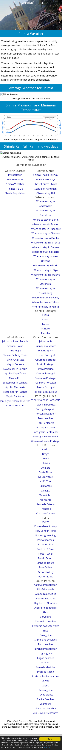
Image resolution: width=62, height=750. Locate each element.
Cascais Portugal (45, 373)
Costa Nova (45, 472)
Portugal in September (45, 432)
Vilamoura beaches (45, 708)
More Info (47, 747)
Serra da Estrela (45, 504)
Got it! (50, 739)
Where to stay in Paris (45, 265)
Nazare (45, 328)
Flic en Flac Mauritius (45, 391)
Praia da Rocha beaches (45, 676)
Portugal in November (45, 436)
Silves (45, 685)
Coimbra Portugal (46, 382)
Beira (46, 458)
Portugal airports (45, 409)
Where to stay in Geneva (45, 247)
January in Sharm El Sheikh (15, 401)
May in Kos (15, 378)
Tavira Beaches (45, 699)
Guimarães (45, 486)
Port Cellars (45, 567)
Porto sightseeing (45, 535)
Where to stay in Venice (45, 306)
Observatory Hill (45, 193)
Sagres (46, 681)
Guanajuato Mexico (45, 346)
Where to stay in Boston (45, 224)
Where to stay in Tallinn (45, 302)
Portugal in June (45, 427)
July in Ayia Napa (15, 359)
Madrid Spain (45, 350)
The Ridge (15, 350)
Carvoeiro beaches (45, 621)
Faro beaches (45, 644)
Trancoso (45, 508)
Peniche (45, 333)
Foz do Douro (45, 558)
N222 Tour (45, 481)
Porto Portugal (45, 364)
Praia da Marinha (45, 667)
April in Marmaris (15, 387)
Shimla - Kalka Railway (45, 174)
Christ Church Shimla (45, 184)
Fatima (45, 319)
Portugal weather (46, 413)
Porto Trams (45, 576)
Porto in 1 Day (45, 544)
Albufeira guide (45, 589)
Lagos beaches (45, 658)
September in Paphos (15, 391)
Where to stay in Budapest (45, 229)
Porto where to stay (45, 526)
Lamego (45, 490)
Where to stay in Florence (45, 242)
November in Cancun (15, 369)
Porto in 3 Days (45, 549)
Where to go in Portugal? (45, 400)
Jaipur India (45, 341)
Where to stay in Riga (46, 270)
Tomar (45, 324)
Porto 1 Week (45, 553)
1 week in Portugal (45, 404)
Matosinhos (45, 495)
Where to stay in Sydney (45, 297)
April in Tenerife (15, 405)
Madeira (45, 662)
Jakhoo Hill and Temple (15, 341)
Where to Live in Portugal (45, 441)
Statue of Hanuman (45, 188)
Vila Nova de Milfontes (45, 713)
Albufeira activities (45, 594)
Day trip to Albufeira (45, 603)
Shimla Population (15, 193)
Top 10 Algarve (45, 422)
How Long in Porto (45, 530)
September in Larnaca (15, 382)
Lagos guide (46, 653)
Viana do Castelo (45, 513)
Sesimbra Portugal (45, 378)
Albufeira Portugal (45, 359)
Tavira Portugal (45, 387)
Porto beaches (45, 540)
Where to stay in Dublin (45, 238)
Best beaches (45, 418)
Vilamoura (45, 703)
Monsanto (45, 499)
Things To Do (15, 188)
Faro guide (46, 635)
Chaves (46, 463)
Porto (45, 521)
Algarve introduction (45, 584)
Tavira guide (46, 690)
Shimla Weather (15, 184)
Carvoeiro (45, 616)
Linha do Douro (45, 562)
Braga (45, 454)
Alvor (45, 612)
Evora (45, 315)
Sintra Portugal (45, 369)
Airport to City (46, 572)
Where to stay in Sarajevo (45, 274)
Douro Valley (45, 477)
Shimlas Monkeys (45, 179)
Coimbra (45, 467)
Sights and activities (45, 639)
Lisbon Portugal (45, 355)
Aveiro (45, 449)
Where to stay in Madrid (45, 251)
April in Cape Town (15, 373)
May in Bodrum (15, 364)
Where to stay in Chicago (45, 233)
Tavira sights (45, 694)
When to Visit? (15, 179)
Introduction (15, 174)
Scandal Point (15, 346)
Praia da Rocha (45, 671)
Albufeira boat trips (45, 607)
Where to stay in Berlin (46, 219)
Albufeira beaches (45, 598)
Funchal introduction (45, 648)
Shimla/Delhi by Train (15, 355)
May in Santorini (15, 396)
